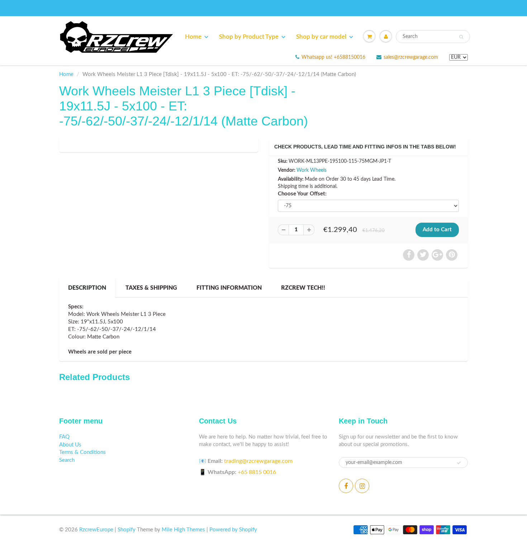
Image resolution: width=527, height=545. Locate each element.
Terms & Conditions (82, 452)
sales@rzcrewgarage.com (411, 57)
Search (67, 460)
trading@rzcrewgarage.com (258, 461)
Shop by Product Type (249, 37)
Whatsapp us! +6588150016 (333, 57)
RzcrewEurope (96, 529)
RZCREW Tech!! (303, 288)
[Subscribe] (458, 463)
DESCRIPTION (87, 288)
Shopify (127, 529)
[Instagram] (362, 486)
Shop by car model (321, 37)
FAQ (64, 437)
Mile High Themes (183, 529)
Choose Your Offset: (302, 193)
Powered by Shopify (233, 529)
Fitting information (229, 288)
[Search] (461, 37)
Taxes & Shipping (151, 288)
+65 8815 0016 (257, 472)
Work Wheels (311, 170)
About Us (70, 444)
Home (193, 37)
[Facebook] (346, 486)
